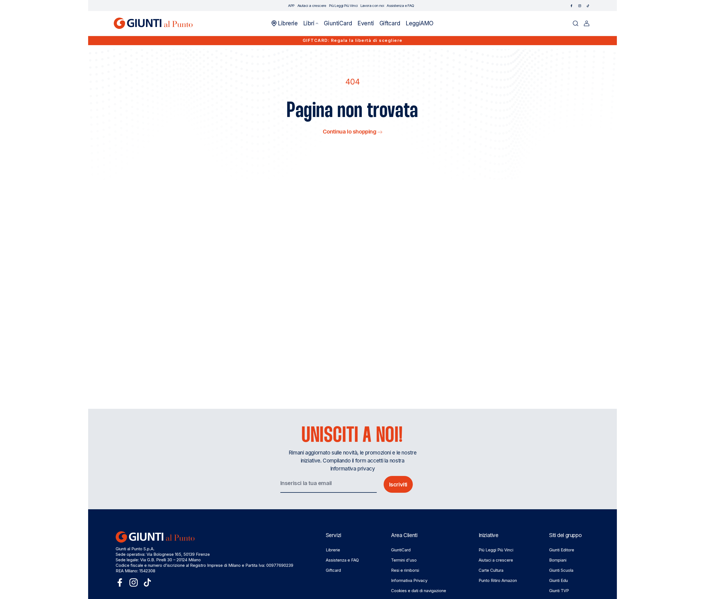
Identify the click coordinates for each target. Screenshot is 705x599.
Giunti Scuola (561, 570)
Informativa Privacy (409, 580)
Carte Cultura (491, 570)
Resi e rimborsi (405, 570)
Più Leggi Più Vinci (496, 549)
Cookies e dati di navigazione (418, 590)
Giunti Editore (561, 549)
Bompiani (557, 560)
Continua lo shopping (350, 131)
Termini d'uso (404, 560)
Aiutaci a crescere (496, 560)
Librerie (333, 549)
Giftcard (333, 570)
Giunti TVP (559, 590)
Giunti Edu (558, 580)
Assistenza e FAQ (342, 560)
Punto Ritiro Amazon (498, 580)
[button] (311, 23)
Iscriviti (398, 484)
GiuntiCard (401, 549)
